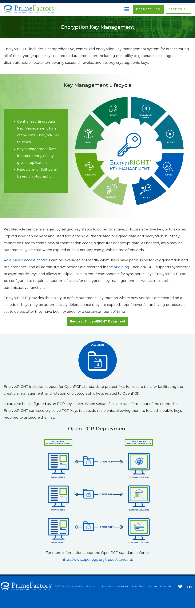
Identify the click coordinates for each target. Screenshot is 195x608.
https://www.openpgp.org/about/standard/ (97, 560)
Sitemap (152, 586)
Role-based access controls (27, 260)
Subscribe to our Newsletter (114, 586)
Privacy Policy (138, 586)
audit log (121, 267)
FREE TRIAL (178, 9)
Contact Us (165, 586)
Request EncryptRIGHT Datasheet (97, 321)
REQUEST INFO (148, 9)
